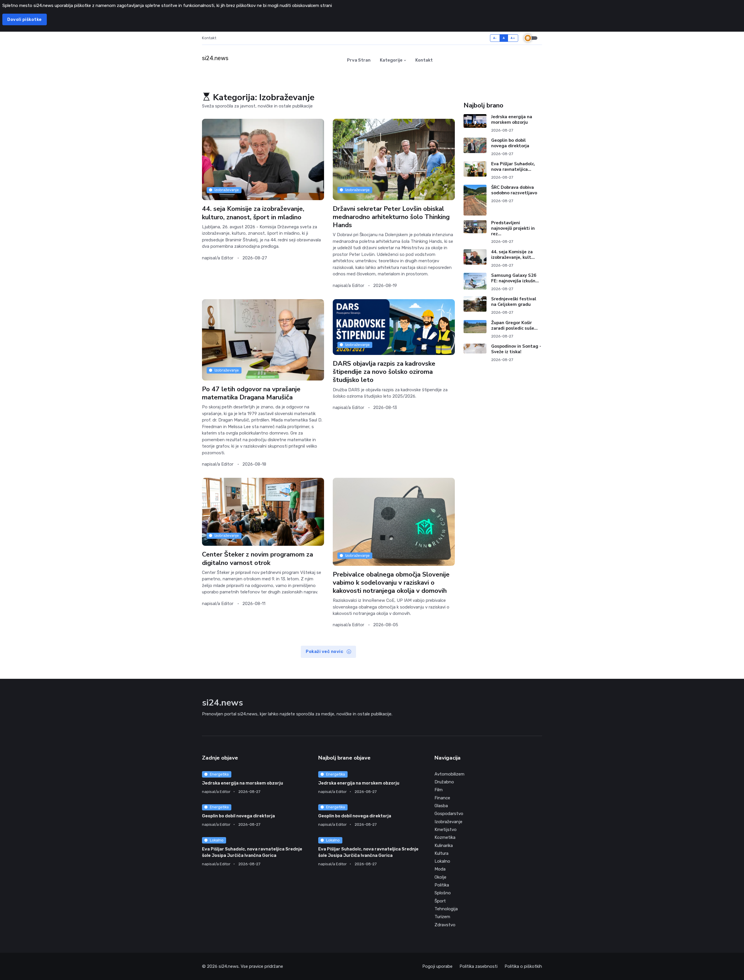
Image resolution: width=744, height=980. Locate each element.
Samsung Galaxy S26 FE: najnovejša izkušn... (515, 278)
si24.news (229, 966)
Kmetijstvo (445, 829)
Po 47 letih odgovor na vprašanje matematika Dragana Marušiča (251, 393)
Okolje (440, 877)
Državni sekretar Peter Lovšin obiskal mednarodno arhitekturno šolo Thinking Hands (391, 216)
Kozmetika (444, 837)
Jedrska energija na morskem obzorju (511, 119)
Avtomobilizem (449, 774)
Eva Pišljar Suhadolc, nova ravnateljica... (513, 166)
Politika (441, 885)
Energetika (219, 774)
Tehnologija (446, 908)
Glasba (441, 805)
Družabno (444, 782)
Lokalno (216, 840)
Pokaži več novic (325, 651)
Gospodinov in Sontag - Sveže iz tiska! (516, 349)
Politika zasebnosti (478, 966)
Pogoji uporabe (437, 966)
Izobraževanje (226, 190)
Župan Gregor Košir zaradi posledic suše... (514, 325)
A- (495, 38)
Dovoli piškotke (24, 19)
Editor (227, 257)
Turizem (442, 916)
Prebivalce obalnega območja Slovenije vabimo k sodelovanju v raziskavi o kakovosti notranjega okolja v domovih (391, 582)
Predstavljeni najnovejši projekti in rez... (513, 228)
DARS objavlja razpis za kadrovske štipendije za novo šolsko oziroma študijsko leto (384, 371)
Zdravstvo (444, 924)
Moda (440, 869)
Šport (440, 901)
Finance (442, 797)
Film (438, 789)
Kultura (441, 853)
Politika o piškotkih (523, 966)
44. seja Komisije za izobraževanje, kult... (513, 254)
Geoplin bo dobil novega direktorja (510, 143)
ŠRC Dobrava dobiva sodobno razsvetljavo (514, 190)
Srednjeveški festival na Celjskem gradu (513, 301)
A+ (513, 38)
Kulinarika (443, 845)
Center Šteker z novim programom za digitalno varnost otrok (257, 558)
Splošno (442, 892)
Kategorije (391, 60)
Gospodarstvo (448, 813)
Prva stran (359, 60)
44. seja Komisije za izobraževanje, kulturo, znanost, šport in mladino (253, 212)
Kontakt (209, 38)
